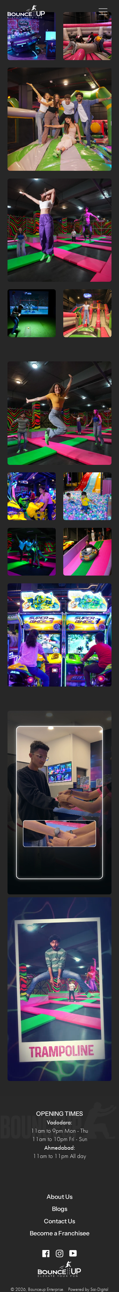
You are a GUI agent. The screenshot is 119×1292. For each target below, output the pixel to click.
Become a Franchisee (60, 1233)
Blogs (59, 1208)
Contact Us (59, 1221)
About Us (59, 1196)
